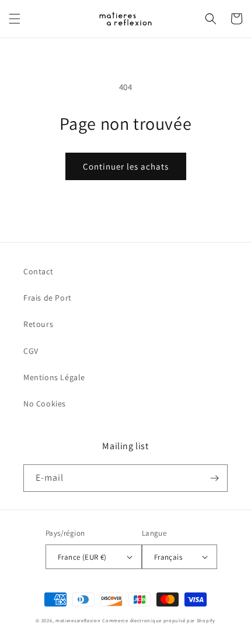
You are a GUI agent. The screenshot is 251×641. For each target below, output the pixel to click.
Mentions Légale (54, 377)
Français (168, 557)
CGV (31, 351)
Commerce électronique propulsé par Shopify (158, 620)
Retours (38, 324)
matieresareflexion (78, 620)
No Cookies (44, 403)
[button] (14, 19)
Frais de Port (47, 297)
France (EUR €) (82, 557)
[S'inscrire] (214, 478)
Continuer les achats (126, 166)
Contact (38, 271)
